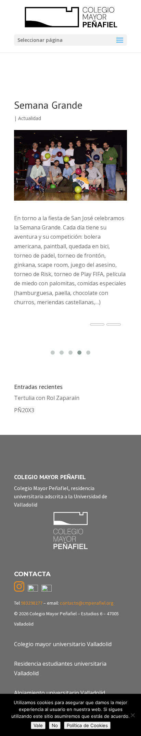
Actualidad (29, 118)
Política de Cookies (87, 725)
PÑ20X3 (24, 410)
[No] (132, 715)
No (55, 725)
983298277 (31, 603)
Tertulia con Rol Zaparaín (46, 398)
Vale (38, 725)
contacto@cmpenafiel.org (87, 603)
